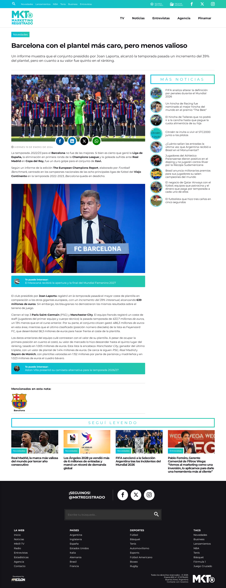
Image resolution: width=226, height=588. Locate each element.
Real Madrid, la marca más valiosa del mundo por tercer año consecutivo (34, 461)
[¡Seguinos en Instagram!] (213, 4)
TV (122, 18)
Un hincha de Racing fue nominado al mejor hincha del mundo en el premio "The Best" (186, 106)
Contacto (19, 566)
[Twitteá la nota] (84, 141)
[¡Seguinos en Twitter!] (202, 4)
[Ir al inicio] (22, 18)
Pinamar (204, 18)
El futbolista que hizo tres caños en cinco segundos (188, 200)
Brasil (73, 561)
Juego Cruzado (203, 566)
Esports (134, 552)
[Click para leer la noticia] (156, 93)
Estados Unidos (79, 548)
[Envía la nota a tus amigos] (96, 141)
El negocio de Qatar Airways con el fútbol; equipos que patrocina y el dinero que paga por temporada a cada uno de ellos (188, 187)
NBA (55, 4)
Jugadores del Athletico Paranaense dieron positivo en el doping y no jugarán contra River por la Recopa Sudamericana (186, 160)
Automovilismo (139, 548)
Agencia (183, 18)
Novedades (27, 4)
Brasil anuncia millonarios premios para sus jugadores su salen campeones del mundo (187, 173)
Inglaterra (76, 539)
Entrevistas (86, 4)
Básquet (135, 539)
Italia (73, 552)
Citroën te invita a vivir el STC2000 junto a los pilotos (187, 133)
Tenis (63, 4)
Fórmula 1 (200, 561)
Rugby (134, 566)
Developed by (17, 578)
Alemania (75, 557)
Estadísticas (21, 557)
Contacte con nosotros (177, 582)
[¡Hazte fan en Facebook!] (192, 4)
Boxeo (134, 561)
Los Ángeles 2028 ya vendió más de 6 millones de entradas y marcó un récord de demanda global (86, 463)
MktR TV (19, 543)
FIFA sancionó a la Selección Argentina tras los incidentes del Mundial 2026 (138, 461)
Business (73, 4)
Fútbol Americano (141, 557)
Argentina (76, 535)
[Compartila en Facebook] (60, 141)
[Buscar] (13, 4)
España (74, 543)
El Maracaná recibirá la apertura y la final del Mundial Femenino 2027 (70, 282)
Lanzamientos (42, 4)
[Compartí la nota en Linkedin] (72, 141)
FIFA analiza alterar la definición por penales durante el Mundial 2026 (186, 93)
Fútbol (134, 535)
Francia (74, 566)
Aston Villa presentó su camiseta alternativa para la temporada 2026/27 (72, 370)
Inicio (17, 535)
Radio (17, 548)
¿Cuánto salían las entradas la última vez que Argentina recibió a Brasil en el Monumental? (188, 147)
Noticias (138, 18)
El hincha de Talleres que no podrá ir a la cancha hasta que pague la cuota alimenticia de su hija (188, 120)
